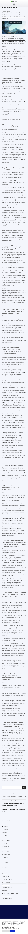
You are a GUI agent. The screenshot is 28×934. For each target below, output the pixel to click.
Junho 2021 (5, 862)
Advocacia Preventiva (7, 871)
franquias (4, 890)
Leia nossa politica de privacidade (10, 928)
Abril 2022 (4, 835)
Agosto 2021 (5, 857)
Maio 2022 (4, 832)
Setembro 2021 (6, 854)
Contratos (4, 873)
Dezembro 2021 (6, 846)
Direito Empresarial (7, 879)
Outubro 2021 (5, 851)
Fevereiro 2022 (6, 840)
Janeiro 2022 (5, 843)
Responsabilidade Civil (7, 898)
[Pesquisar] (24, 787)
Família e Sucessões (7, 887)
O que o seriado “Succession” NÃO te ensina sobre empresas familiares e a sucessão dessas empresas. (13, 809)
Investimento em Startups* (9, 800)
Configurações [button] (6, 931)
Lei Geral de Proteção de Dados (10, 893)
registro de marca (6, 896)
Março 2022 (5, 838)
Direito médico (6, 885)
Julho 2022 (5, 829)
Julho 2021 (4, 860)
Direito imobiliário (6, 882)
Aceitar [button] (12, 930)
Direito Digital (5, 876)
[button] (14, 4)
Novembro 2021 (6, 849)
